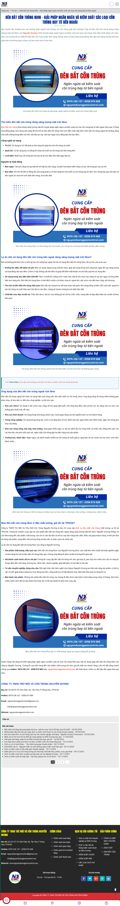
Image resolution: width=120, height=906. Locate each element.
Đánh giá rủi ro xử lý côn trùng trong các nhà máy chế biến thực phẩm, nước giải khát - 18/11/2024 (44, 751)
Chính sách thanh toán (62, 857)
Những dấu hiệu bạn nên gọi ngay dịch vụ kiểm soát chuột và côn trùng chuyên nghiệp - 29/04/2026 (44, 732)
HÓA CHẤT (108, 848)
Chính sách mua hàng (62, 838)
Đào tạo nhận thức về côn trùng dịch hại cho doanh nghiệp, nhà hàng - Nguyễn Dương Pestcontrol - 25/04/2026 (49, 734)
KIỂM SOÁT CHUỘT (87, 855)
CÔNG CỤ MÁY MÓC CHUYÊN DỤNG (110, 841)
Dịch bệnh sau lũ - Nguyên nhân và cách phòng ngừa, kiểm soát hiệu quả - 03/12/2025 (39, 747)
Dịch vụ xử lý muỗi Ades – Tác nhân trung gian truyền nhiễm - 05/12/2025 (34, 744)
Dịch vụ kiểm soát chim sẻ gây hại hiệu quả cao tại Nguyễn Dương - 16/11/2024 (36, 754)
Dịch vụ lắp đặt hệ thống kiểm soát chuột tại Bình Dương (88, 848)
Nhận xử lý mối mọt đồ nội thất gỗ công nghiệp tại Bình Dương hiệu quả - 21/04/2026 (38, 737)
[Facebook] (52, 903)
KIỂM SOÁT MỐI (85, 858)
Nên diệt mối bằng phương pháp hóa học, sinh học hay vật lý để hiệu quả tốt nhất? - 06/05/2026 (43, 729)
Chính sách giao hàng (62, 846)
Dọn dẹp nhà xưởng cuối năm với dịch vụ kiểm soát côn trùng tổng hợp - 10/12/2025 (38, 742)
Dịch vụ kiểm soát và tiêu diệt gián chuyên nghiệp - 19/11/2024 (30, 749)
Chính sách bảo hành (62, 842)
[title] (79, 903)
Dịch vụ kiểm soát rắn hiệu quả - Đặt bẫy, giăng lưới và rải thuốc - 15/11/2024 (36, 756)
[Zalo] (25, 903)
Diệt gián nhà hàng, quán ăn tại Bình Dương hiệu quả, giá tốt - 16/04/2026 (34, 739)
